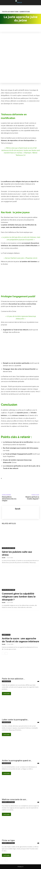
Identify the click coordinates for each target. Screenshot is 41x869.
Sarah (17, 509)
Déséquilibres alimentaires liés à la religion (9, 498)
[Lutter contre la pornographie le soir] (20, 708)
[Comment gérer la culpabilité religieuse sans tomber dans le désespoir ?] (20, 579)
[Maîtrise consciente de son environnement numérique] (20, 787)
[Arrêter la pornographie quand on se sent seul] (20, 749)
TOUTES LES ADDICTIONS (10, 11)
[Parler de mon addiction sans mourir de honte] (20, 667)
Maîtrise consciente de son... (14, 799)
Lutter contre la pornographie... (15, 719)
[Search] (38, 2)
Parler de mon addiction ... (13, 679)
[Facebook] (4, 29)
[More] (21, 29)
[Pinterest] (12, 29)
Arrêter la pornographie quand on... (17, 760)
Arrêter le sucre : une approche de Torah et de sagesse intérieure (20, 640)
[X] (8, 29)
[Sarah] (8, 512)
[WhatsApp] (17, 29)
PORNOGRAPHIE (6, 681)
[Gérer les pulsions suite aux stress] (20, 538)
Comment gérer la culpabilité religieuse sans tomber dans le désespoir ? (19, 596)
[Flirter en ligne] (20, 828)
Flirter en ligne (8, 840)
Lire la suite (6, 693)
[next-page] (6, 653)
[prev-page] (3, 653)
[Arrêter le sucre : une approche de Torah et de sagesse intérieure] (20, 624)
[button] (3, 2)
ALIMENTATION (24, 11)
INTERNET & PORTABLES (8, 802)
